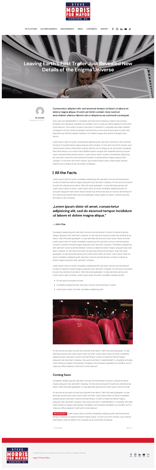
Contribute (92, 29)
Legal (35, 458)
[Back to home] (78, 11)
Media (80, 29)
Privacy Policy (44, 458)
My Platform (31, 29)
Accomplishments (48, 29)
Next (129, 428)
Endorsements (67, 29)
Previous (58, 428)
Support (104, 29)
